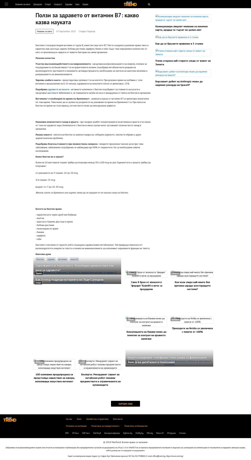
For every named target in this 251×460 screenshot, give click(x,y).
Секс (77, 4)
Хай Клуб (97, 433)
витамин (62, 259)
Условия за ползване (76, 425)
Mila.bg (150, 433)
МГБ (67, 433)
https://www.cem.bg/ (174, 456)
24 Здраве (171, 433)
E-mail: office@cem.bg (155, 456)
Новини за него (22, 4)
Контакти (117, 419)
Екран (85, 4)
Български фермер (112, 433)
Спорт (48, 4)
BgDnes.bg (127, 433)
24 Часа (75, 433)
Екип (79, 419)
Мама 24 (159, 433)
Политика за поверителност (105, 425)
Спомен (182, 433)
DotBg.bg (139, 433)
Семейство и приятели (97, 419)
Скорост (58, 4)
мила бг (74, 259)
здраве (51, 259)
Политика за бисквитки (135, 425)
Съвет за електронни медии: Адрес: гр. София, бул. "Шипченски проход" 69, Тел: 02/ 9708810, (107, 456)
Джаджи (37, 4)
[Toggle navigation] (6, 4)
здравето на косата (58, 89)
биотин (40, 259)
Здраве (68, 4)
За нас (69, 419)
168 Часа (86, 433)
